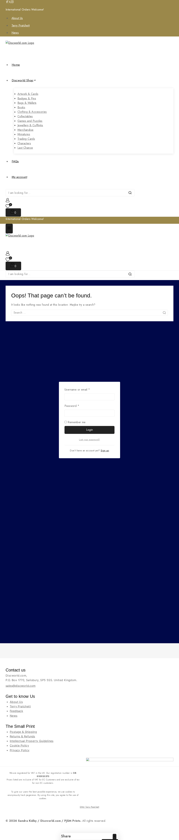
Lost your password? (89, 439)
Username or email (83, 389)
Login (89, 430)
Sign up (105, 450)
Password (77, 406)
